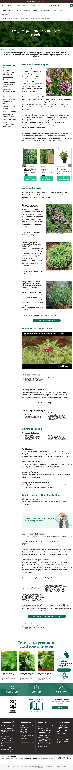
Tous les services (42, 746)
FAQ (21, 740)
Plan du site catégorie (7, 751)
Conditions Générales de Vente (12, 766)
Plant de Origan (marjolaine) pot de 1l (9, 91)
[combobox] (26, 5)
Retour (5, 18)
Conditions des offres (7, 749)
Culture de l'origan (9, 119)
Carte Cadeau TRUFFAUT (44, 730)
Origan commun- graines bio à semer (9, 84)
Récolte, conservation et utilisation (8, 124)
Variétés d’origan (9, 111)
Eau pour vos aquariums (63, 739)
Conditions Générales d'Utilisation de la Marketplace (32, 766)
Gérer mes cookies (6, 743)
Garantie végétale (61, 725)
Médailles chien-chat (62, 737)
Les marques (23, 743)
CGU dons (3, 733)
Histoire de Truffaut (25, 727)
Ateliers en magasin (43, 737)
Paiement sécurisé (43, 734)
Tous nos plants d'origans (47, 320)
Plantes (4, 10)
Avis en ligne (4, 745)
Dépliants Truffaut (6, 747)
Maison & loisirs (45, 10)
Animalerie (35, 10)
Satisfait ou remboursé (44, 735)
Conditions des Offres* (38, 767)
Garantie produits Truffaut (8, 742)
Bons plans (5, 14)
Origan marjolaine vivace (9, 107)
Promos (54, 10)
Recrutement (23, 731)
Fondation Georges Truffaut (27, 725)
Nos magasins (24, 738)
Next (70, 165)
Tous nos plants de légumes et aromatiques (46, 616)
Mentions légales (5, 735)
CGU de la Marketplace (7, 728)
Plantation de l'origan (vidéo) (8, 115)
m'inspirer (64, 670)
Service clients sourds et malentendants (44, 740)
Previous (24, 165)
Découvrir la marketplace (45, 742)
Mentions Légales (65, 766)
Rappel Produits (5, 736)
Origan (7, 52)
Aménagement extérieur (23, 10)
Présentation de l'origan (9, 66)
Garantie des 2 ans (6, 740)
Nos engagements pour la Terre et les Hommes (27, 736)
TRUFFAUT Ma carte (43, 728)
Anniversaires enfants (44, 732)
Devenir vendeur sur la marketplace (44, 744)
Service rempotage (61, 733)
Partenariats (23, 729)
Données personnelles (7, 738)
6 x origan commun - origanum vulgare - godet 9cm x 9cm (9, 99)
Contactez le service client (8, 758)
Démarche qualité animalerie (61, 736)
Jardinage (11, 10)
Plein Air (61, 10)
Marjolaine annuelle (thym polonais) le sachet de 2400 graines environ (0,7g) (8, 75)
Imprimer (69, 18)
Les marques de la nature (27, 742)
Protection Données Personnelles (53, 766)
